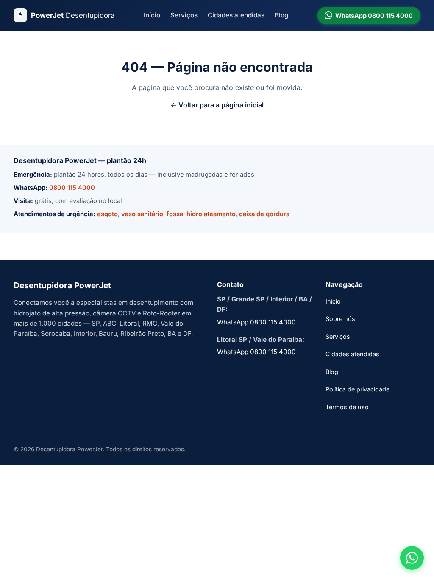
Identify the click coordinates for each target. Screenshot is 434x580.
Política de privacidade (357, 389)
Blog (281, 15)
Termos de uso (347, 407)
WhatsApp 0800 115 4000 (256, 322)
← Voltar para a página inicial (217, 105)
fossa (175, 214)
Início (152, 15)
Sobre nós (340, 318)
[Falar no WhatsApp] (412, 558)
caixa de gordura (264, 214)
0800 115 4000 (72, 187)
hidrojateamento (211, 214)
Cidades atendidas (236, 15)
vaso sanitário (142, 214)
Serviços (184, 15)
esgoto (107, 214)
